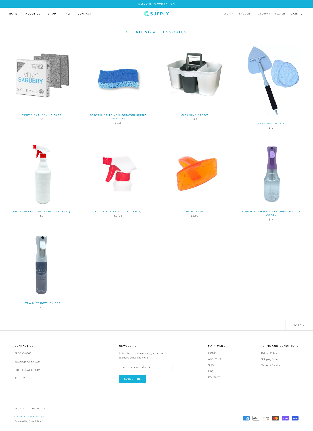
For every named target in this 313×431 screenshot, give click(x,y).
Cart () (297, 13)
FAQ (67, 13)
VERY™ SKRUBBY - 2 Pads (41, 115)
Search (280, 14)
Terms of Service (270, 365)
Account (264, 14)
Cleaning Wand (271, 123)
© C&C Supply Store (29, 416)
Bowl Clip (194, 211)
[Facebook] (15, 378)
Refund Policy (269, 353)
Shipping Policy (270, 359)
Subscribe (132, 379)
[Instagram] (24, 378)
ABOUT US (33, 13)
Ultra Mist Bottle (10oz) (42, 303)
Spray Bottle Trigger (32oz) (118, 211)
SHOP (52, 13)
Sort (298, 325)
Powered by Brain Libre (27, 421)
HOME (13, 13)
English (244, 14)
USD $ (227, 14)
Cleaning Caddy (194, 115)
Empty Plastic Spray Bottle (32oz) (41, 211)
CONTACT (85, 13)
